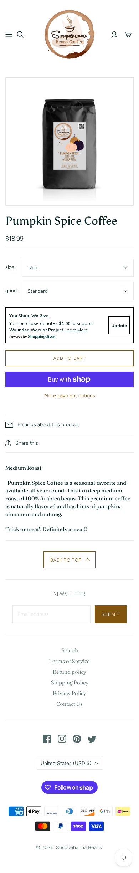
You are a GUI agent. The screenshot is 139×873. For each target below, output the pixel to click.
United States (66, 763)
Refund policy (69, 671)
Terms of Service (69, 661)
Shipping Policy (69, 682)
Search (69, 650)
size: (10, 267)
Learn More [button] (76, 329)
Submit (111, 614)
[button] (69, 559)
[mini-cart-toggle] (128, 35)
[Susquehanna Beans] (69, 33)
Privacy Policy (69, 693)
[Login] (114, 35)
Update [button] (119, 325)
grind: (11, 291)
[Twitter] (92, 739)
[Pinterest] (77, 739)
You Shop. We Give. (29, 315)
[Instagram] (62, 739)
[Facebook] (47, 739)
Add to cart (69, 358)
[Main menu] (8, 34)
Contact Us (69, 703)
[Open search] (20, 34)
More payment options (69, 396)
